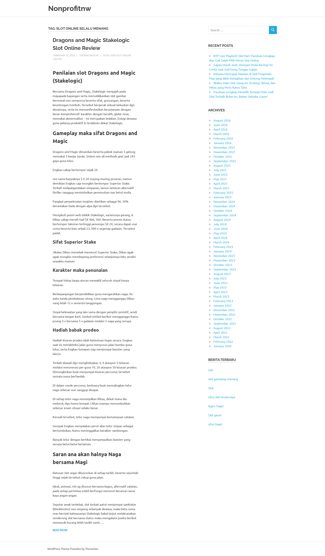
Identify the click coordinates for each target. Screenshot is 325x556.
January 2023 (222, 305)
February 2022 (223, 341)
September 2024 (224, 215)
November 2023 (224, 260)
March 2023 (221, 296)
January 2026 (222, 143)
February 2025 (223, 192)
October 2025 (222, 156)
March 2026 (221, 134)
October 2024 (222, 210)
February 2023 (223, 301)
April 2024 (220, 237)
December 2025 (224, 147)
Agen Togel (215, 406)
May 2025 (220, 179)
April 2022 (220, 332)
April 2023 (220, 292)
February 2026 (223, 138)
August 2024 (222, 219)
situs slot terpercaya (221, 397)
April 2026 (220, 129)
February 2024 (223, 246)
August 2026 (222, 120)
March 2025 (221, 188)
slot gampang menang (223, 379)
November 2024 (224, 206)
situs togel (215, 424)
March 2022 (221, 337)
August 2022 (222, 328)
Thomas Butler (89, 55)
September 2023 (224, 269)
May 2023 (220, 287)
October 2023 (222, 265)
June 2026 (220, 125)
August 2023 (222, 274)
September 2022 (224, 323)
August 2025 (222, 165)
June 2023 (220, 283)
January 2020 (222, 346)
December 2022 (224, 310)
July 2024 (219, 224)
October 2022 (222, 319)
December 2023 (224, 255)
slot (210, 370)
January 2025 (222, 197)
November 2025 (224, 152)
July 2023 (219, 278)
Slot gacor (215, 415)
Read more (60, 530)
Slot (210, 388)
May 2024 (220, 233)
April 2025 (220, 183)
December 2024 (224, 201)
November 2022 (224, 314)
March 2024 (221, 242)
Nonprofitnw (69, 8)
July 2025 (219, 170)
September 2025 (224, 161)
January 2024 (222, 251)
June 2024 (220, 228)
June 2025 (220, 174)
